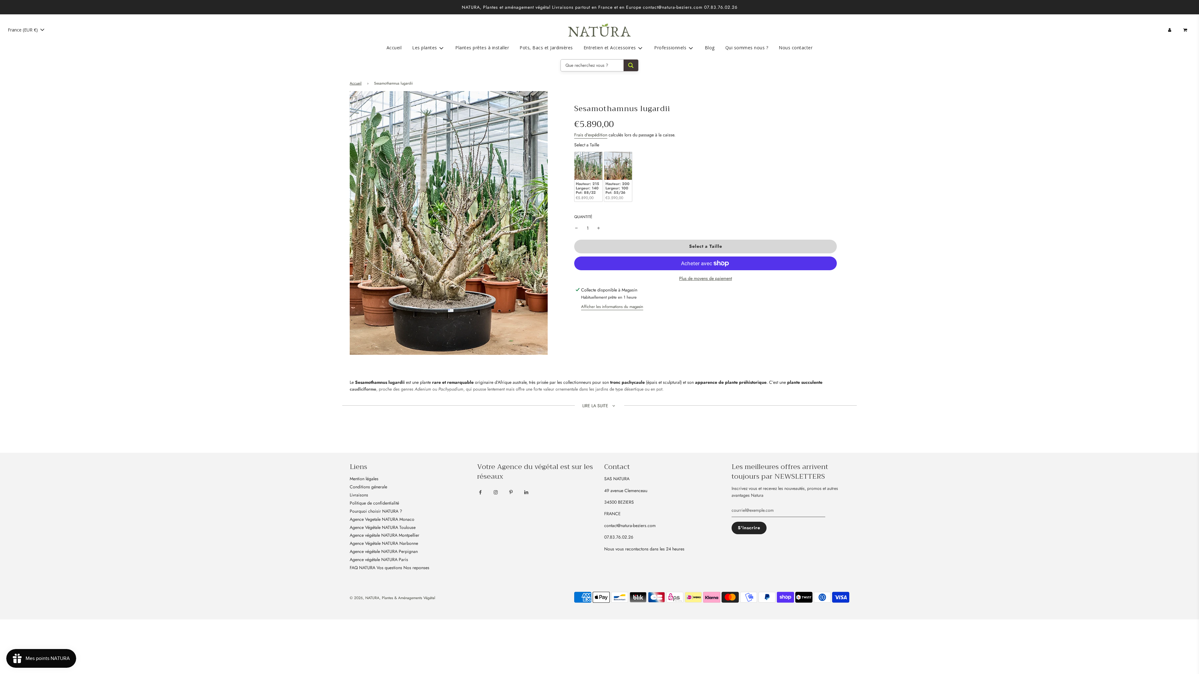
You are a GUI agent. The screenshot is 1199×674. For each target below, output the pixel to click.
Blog (710, 48)
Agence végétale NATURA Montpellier (384, 535)
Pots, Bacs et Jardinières (546, 48)
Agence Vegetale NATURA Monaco (382, 519)
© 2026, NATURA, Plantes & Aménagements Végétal (392, 598)
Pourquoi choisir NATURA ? (376, 511)
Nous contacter (795, 48)
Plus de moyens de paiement (705, 278)
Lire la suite (595, 406)
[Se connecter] (1169, 30)
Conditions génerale (368, 487)
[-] (576, 228)
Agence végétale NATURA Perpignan (384, 551)
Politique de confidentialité (374, 503)
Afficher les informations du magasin (612, 307)
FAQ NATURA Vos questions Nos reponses (389, 567)
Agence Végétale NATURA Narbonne (384, 543)
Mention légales (364, 479)
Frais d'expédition (590, 135)
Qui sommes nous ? (746, 48)
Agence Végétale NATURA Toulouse (383, 527)
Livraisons (359, 495)
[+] (598, 228)
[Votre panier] (1185, 30)
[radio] (588, 177)
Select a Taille (586, 145)
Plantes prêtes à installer (482, 48)
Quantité (583, 217)
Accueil (394, 48)
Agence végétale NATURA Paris (379, 559)
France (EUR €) (23, 30)
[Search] (631, 65)
